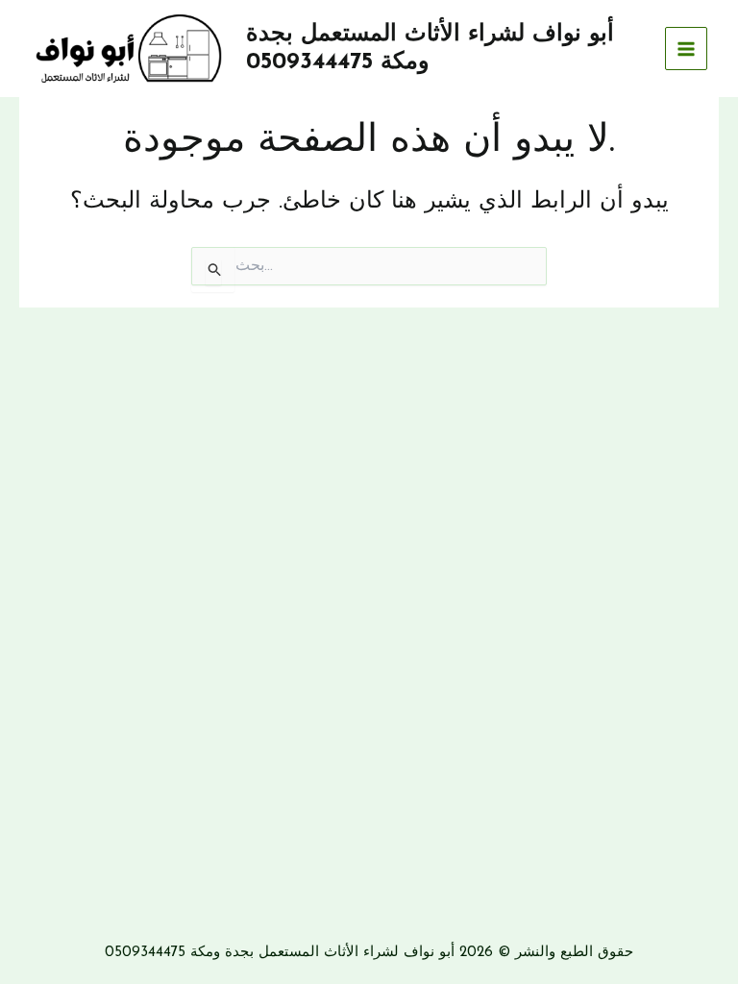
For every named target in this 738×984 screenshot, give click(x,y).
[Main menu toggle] (686, 48)
